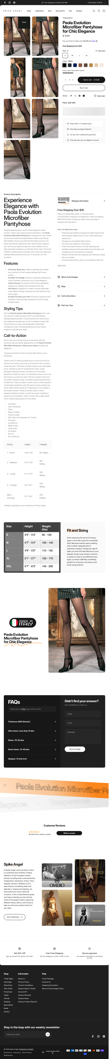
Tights (6, 996)
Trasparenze (66, 18)
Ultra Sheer (8, 990)
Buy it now (82, 88)
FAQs (23, 711)
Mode (6, 1010)
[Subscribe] (48, 1036)
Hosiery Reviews (24, 996)
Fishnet (6, 1000)
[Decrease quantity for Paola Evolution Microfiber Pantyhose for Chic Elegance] (63, 80)
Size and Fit (22, 993)
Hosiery (7, 1013)
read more (61, 260)
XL (85, 55)
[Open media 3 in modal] (44, 76)
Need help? (100, 96)
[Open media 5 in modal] (44, 115)
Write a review (68, 835)
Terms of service (27, 1054)
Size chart (100, 51)
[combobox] (96, 2)
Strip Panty (8, 987)
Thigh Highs (8, 980)
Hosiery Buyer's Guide (26, 990)
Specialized (8, 1006)
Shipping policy (8, 1056)
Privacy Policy (23, 983)
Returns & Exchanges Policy (53, 990)
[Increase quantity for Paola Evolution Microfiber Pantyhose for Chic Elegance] (71, 80)
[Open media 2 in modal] (16, 76)
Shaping (7, 1003)
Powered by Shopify (26, 1050)
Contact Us (46, 983)
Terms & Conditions (25, 987)
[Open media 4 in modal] (16, 115)
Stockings (7, 983)
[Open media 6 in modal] (16, 155)
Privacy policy (17, 1054)
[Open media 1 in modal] (44, 36)
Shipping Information (50, 987)
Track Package (48, 980)
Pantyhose (8, 993)
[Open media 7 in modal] (16, 36)
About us (21, 980)
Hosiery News (23, 1000)
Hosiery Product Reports (27, 1003)
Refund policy (8, 1054)
